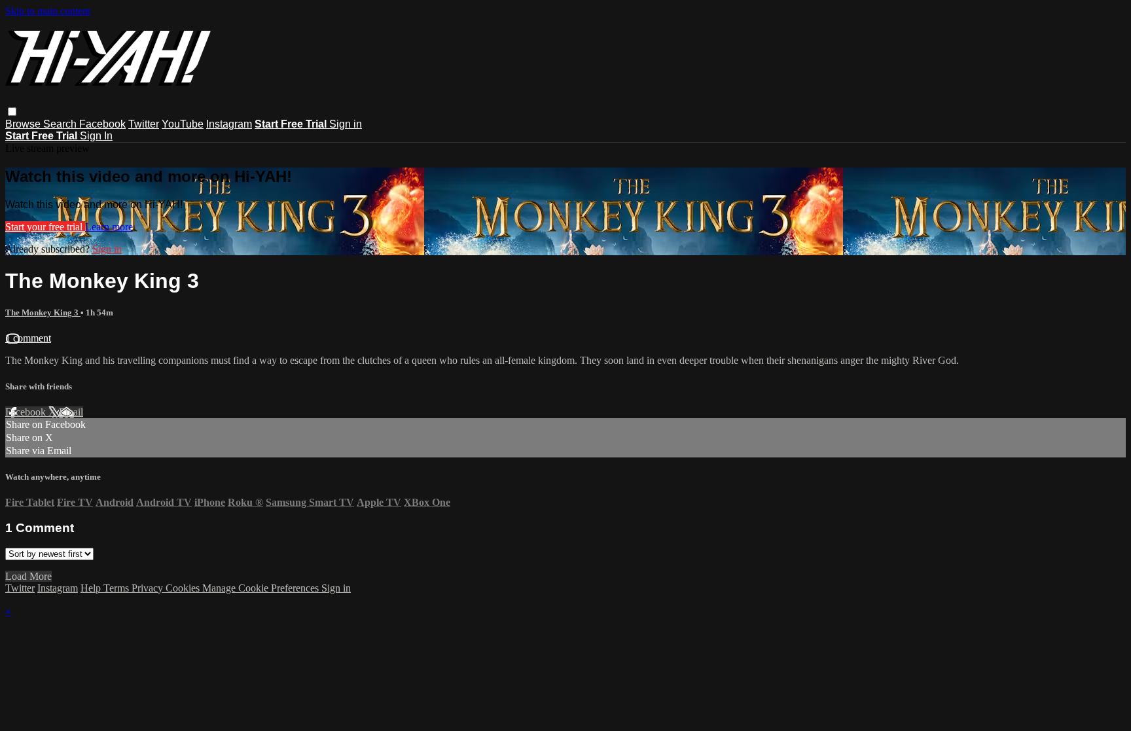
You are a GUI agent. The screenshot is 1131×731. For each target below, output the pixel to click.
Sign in (345, 124)
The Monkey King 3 (43, 312)
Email (71, 412)
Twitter (143, 124)
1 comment (28, 338)
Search (61, 124)
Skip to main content (47, 10)
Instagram (229, 124)
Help (92, 588)
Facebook (102, 124)
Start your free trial (45, 226)
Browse (24, 124)
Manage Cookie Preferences (261, 588)
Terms (117, 588)
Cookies (184, 588)
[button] (12, 111)
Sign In (96, 135)
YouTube (183, 124)
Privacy (149, 588)
